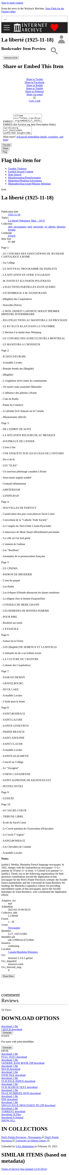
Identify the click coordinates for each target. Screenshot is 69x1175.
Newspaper (14, 927)
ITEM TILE (13, 1075)
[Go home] (31, 28)
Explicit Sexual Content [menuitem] (20, 171)
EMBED (8, 121)
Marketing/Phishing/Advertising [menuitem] (25, 180)
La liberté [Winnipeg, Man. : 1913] (26, 220)
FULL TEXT (14, 1056)
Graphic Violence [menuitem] (17, 168)
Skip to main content (12, 2)
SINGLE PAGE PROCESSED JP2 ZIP (28, 1105)
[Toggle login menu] (61, 39)
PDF (9, 1099)
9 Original (12, 1117)
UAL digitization (25, 1146)
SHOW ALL (8, 1120)
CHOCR (11, 1029)
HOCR (10, 1069)
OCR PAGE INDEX (18, 1081)
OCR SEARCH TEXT (19, 1087)
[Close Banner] (5, 19)
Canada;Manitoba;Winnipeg (23, 952)
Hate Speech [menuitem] (14, 174)
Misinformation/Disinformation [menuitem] (24, 177)
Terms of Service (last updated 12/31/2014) (24, 1169)
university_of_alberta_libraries (49, 226)
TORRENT (13, 1111)
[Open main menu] (6, 27)
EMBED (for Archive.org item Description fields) (29, 124)
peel (29, 226)
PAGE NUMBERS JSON (21, 1093)
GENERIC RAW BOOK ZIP (22, 1063)
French (11, 235)
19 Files (11, 1114)
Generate (7, 1032)
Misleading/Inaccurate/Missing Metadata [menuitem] (29, 183)
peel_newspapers (17, 226)
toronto (12, 229)
